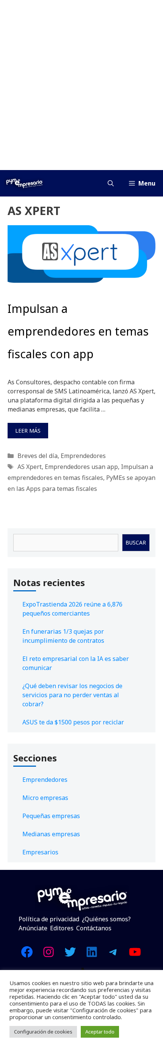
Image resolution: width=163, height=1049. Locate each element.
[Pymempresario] (24, 183)
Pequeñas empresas (51, 816)
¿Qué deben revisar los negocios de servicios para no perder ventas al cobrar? (72, 695)
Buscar (135, 542)
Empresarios (40, 852)
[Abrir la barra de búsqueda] (110, 183)
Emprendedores (83, 456)
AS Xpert (29, 467)
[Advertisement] (81, 85)
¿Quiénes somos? (106, 919)
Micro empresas (45, 798)
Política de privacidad (49, 919)
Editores (62, 928)
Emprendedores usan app (81, 467)
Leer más (28, 430)
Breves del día (37, 456)
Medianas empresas (51, 834)
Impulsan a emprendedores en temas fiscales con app (78, 331)
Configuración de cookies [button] (43, 1031)
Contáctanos (93, 928)
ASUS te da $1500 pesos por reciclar (73, 722)
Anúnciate (33, 928)
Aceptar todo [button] (99, 1031)
